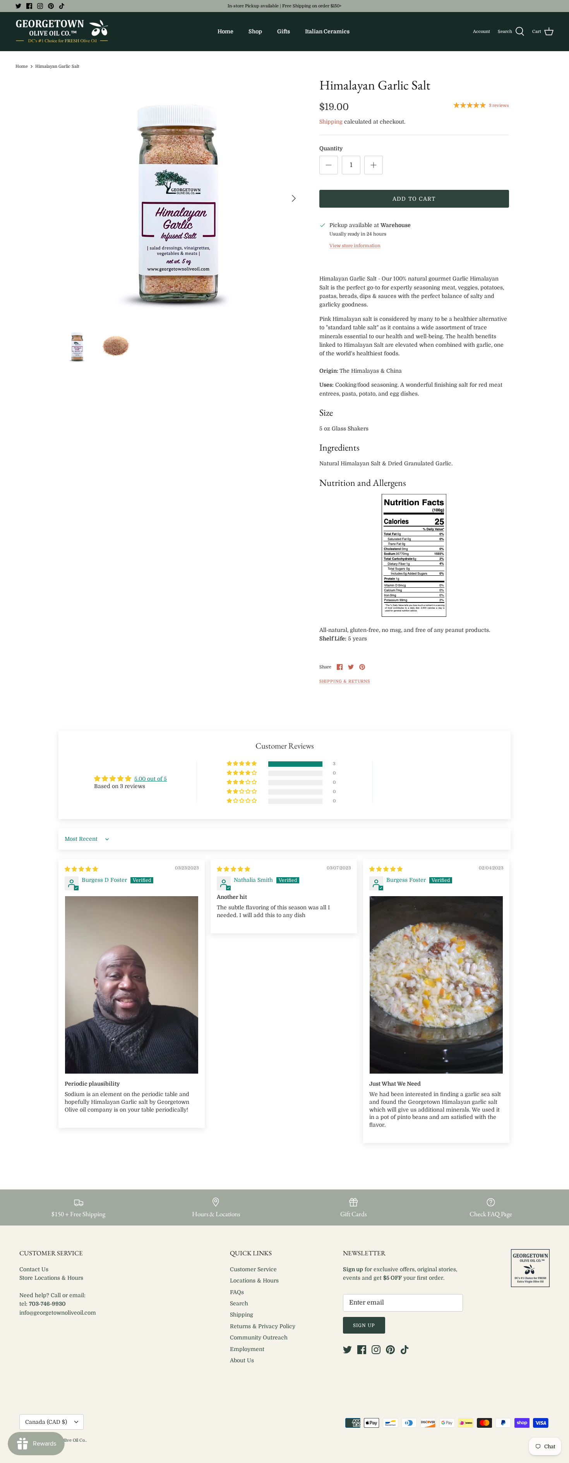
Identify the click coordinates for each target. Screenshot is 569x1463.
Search (239, 1303)
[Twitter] (18, 6)
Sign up (364, 1325)
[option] (181, 198)
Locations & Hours (254, 1280)
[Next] (293, 198)
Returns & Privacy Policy (262, 1326)
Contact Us (33, 1269)
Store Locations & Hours (51, 1278)
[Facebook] (29, 6)
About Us (242, 1360)
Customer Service (253, 1269)
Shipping (331, 122)
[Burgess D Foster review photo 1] (132, 985)
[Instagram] (40, 6)
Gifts (283, 31)
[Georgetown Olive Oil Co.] (61, 31)
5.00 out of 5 (150, 779)
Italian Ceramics (327, 31)
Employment (247, 1349)
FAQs (237, 1292)
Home (225, 31)
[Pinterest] (51, 6)
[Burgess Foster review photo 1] (436, 985)
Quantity (331, 148)
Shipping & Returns (344, 681)
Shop (255, 31)
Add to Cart (413, 199)
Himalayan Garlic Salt (57, 66)
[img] (81, 869)
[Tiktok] (62, 6)
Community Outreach (259, 1337)
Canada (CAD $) (46, 1422)
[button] (242, 764)
